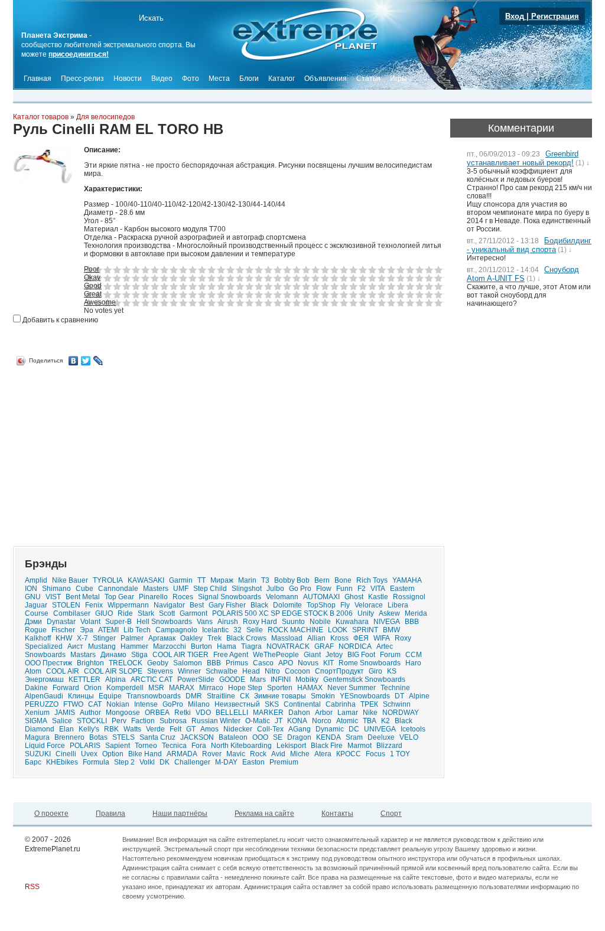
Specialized (44, 646)
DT (399, 696)
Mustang (102, 646)
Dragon (299, 737)
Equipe (110, 696)
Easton (253, 762)
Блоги (249, 78)
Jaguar (36, 605)
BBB (214, 663)
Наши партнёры (179, 813)
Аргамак (161, 638)
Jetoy (334, 655)
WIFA (381, 638)
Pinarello (153, 597)
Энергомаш (44, 679)
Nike (370, 712)
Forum (390, 655)
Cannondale (118, 588)
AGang (299, 729)
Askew (389, 613)
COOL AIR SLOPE (113, 671)
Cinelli (66, 754)
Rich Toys (372, 580)
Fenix (94, 605)
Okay (92, 277)
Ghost (353, 597)
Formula (96, 762)
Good (93, 286)
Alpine (419, 696)
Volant (90, 622)
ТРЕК (369, 704)
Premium (283, 762)
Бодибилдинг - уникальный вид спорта (529, 245)
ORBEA (157, 712)
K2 (385, 721)
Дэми (33, 622)
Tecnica (174, 745)
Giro (375, 671)
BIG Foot (361, 655)
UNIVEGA (380, 729)
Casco (263, 663)
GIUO (104, 613)
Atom (33, 671)
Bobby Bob (292, 580)
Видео (162, 78)
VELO (408, 737)
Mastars (83, 655)
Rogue (36, 630)
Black (259, 605)
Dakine (36, 688)
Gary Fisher (227, 605)
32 (237, 630)
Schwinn (397, 704)
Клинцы (81, 696)
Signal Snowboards (229, 597)
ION (31, 588)
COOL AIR (62, 671)
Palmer (132, 638)
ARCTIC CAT (152, 679)
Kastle (378, 597)
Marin (247, 580)
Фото (190, 78)
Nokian (117, 704)
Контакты (337, 813)
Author (90, 712)
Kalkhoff (38, 638)
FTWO (73, 704)
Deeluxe (381, 737)
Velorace (368, 605)
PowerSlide (195, 679)
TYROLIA (108, 580)
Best (197, 605)
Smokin (323, 696)
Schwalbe (222, 671)
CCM (413, 655)
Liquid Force (45, 745)
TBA (369, 721)
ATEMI (108, 630)
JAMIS (64, 712)
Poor (91, 269)
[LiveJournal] (98, 360)
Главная (37, 78)
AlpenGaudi (44, 696)
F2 (361, 588)
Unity (365, 613)
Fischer (63, 630)
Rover (212, 754)
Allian (316, 638)
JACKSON (197, 737)
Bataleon (233, 737)
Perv (119, 721)
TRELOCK (125, 663)
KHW (64, 638)
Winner (189, 671)
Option (112, 754)
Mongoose (123, 712)
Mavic (235, 754)
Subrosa (173, 721)
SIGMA (36, 721)
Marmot (359, 745)
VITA (377, 588)
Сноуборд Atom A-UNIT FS (523, 274)
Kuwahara (352, 622)
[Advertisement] (112, 451)
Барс (33, 762)
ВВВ (412, 622)
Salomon (187, 663)
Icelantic (215, 630)
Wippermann (128, 605)
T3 (265, 580)
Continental (302, 704)
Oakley (191, 638)
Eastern (402, 588)
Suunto (293, 622)
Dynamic (329, 729)
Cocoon (297, 671)
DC (354, 729)
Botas (98, 737)
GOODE (232, 679)
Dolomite (287, 605)
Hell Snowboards (164, 622)
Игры (398, 78)
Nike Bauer (70, 580)
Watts (132, 729)
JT (278, 721)
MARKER (268, 712)
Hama (226, 646)
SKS (272, 704)
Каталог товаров (41, 117)
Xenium (37, 712)
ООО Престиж (48, 663)
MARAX (181, 688)
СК (244, 696)
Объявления (325, 78)
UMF (180, 588)
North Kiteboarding (241, 745)
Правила (110, 813)
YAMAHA (407, 580)
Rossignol (409, 597)
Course (36, 613)
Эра (86, 630)
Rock (258, 754)
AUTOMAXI (321, 597)
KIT (328, 663)
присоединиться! (78, 54)
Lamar (347, 712)
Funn (344, 588)
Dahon (299, 712)
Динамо (113, 655)
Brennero (69, 737)
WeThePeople (276, 655)
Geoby (157, 663)
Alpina (115, 679)
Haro (413, 663)
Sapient (117, 745)
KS (391, 671)
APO (285, 663)
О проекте (51, 813)
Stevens (160, 671)
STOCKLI (92, 721)
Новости (127, 78)
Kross (339, 638)
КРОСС (348, 754)
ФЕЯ (361, 638)
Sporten (279, 688)
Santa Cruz (157, 737)
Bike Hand (145, 754)
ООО (260, 737)
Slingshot (247, 588)
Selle (254, 630)
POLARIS (85, 745)
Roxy (403, 638)
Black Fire (327, 745)
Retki (182, 712)
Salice (62, 721)
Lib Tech (137, 630)
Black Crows (246, 638)
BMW (391, 630)
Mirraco (211, 688)
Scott (167, 613)
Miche (300, 754)
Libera (398, 605)
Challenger (192, 762)
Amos (209, 729)
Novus (308, 663)
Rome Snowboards (370, 663)
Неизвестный (237, 704)
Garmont (193, 613)
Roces (183, 597)
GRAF (324, 646)
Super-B (118, 622)
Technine (395, 688)
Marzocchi (169, 646)
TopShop (321, 605)
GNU (33, 597)
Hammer (134, 646)
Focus (375, 754)
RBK (111, 729)
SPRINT (365, 630)
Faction (143, 721)
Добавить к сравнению (59, 320)
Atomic (347, 721)
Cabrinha (341, 704)
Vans (205, 622)
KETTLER (84, 679)
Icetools (413, 729)
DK (165, 762)
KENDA (328, 737)
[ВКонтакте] (73, 360)
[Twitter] (86, 360)
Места (219, 78)
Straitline (221, 696)
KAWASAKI (146, 580)
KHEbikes (62, 762)
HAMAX (310, 688)
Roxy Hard (260, 622)
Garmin (181, 580)
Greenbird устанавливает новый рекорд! (522, 158)
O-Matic (257, 721)
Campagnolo (176, 630)
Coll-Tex (270, 729)
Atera (322, 754)
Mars (258, 679)
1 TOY (400, 754)
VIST (53, 597)
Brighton (90, 663)
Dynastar (61, 622)
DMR (194, 696)
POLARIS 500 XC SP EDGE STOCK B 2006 (282, 613)
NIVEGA (386, 622)
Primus (237, 663)
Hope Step (245, 688)
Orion (93, 688)
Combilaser (71, 613)
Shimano (56, 588)
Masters (155, 588)
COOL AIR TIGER (180, 655)
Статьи (368, 78)
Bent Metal (83, 597)
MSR (156, 688)
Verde (155, 729)
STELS (123, 737)
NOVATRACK (288, 646)
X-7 (82, 638)
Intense (146, 704)
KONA (297, 721)
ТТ (201, 580)
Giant (312, 655)
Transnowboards (153, 696)
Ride (125, 613)
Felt (175, 729)
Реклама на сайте (264, 813)
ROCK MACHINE (295, 630)
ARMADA (182, 754)
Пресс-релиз (82, 78)
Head (251, 671)
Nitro (272, 671)
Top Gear (119, 597)
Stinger (104, 638)
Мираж (221, 580)
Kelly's (89, 729)
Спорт (391, 813)
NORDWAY (400, 712)
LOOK (337, 630)
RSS (32, 887)
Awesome (100, 302)
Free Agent (230, 655)
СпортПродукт (339, 671)
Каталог (281, 78)
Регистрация (555, 16)
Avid (278, 754)
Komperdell (125, 688)
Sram (354, 737)
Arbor (324, 712)
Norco (321, 721)
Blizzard (389, 745)
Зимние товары (280, 696)
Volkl (147, 762)
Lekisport (291, 745)
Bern (322, 580)
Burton (201, 646)
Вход (514, 16)
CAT (95, 704)
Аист (75, 646)
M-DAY (226, 762)
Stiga (139, 655)
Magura (37, 737)
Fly (345, 605)
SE (277, 737)
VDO (203, 712)
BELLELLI (232, 712)
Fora (198, 745)
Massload (286, 638)
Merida (416, 613)
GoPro (172, 704)
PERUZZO (41, 704)
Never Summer (351, 688)
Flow (323, 588)
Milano (199, 704)
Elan (66, 729)
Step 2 (124, 762)
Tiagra (251, 646)
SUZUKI (38, 754)
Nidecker (237, 729)
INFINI (281, 679)
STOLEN (66, 605)
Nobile (320, 622)
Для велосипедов (105, 117)
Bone (343, 580)
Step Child (210, 588)
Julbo (275, 588)
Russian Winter (215, 721)
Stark (146, 613)
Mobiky (306, 679)
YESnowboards (365, 696)
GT (191, 729)
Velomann (282, 597)
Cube (84, 588)
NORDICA (355, 646)
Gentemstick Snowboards (364, 679)
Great (93, 294)
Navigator (169, 605)
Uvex (89, 754)
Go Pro (300, 588)
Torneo (146, 745)
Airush (227, 622)
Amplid (36, 580)
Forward (66, 688)
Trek (214, 638)
